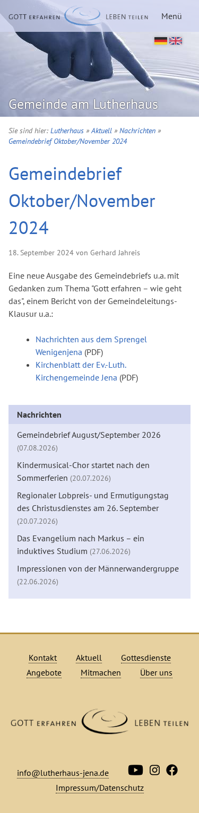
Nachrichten (137, 130)
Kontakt (43, 657)
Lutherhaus (67, 130)
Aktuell (101, 130)
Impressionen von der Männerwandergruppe (98, 574)
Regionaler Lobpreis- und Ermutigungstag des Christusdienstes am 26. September (93, 508)
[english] (175, 41)
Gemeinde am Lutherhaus (83, 104)
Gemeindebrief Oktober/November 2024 (67, 141)
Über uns (156, 672)
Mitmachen (101, 672)
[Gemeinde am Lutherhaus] (78, 16)
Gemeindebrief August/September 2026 (89, 441)
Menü (171, 16)
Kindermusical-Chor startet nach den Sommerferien (83, 471)
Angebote (44, 672)
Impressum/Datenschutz (100, 787)
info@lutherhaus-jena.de (63, 772)
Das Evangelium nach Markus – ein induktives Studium (80, 544)
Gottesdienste (146, 657)
